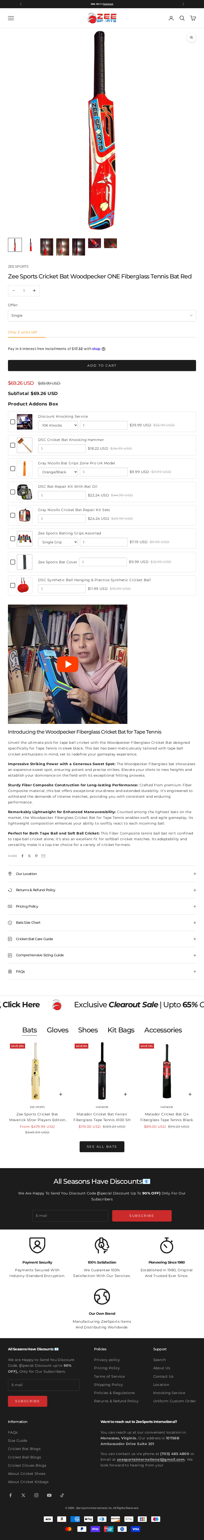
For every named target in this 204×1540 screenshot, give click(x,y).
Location (161, 1384)
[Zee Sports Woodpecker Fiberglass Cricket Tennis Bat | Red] (67, 663)
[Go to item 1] (15, 245)
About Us (161, 1368)
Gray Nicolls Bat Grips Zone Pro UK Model (76, 463)
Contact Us (163, 1376)
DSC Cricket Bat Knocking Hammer (71, 440)
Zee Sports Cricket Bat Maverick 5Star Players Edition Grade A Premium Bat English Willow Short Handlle (37, 1117)
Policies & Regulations (114, 1393)
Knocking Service (169, 1393)
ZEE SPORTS (18, 266)
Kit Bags (120, 1030)
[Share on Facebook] (22, 856)
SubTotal (18, 393)
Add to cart (102, 365)
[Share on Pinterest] (36, 856)
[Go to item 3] (47, 247)
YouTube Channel (103, 3)
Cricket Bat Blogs (24, 1449)
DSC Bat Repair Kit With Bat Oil (67, 486)
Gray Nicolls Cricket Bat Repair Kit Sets (74, 510)
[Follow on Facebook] (10, 1495)
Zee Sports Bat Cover (57, 562)
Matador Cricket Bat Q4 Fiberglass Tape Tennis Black (166, 1117)
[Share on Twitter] (29, 856)
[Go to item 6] (95, 243)
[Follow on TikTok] (62, 1495)
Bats (29, 1030)
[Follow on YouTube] (49, 1495)
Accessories (163, 1030)
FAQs (13, 1432)
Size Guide (17, 1440)
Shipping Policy (108, 1384)
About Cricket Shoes (27, 1473)
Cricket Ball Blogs (24, 1457)
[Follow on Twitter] (23, 1495)
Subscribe (141, 1216)
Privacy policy (107, 1360)
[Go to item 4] (63, 247)
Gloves (57, 1030)
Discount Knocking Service (63, 416)
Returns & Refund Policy (116, 1401)
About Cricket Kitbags (28, 1482)
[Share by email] (43, 856)
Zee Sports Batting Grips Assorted (69, 533)
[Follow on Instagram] (36, 1495)
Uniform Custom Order (174, 1401)
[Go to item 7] (110, 243)
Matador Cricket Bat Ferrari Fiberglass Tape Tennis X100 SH (102, 1117)
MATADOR (102, 1107)
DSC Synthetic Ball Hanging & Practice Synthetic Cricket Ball (94, 580)
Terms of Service (109, 1376)
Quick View (24, 427)
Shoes (88, 1030)
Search (159, 1360)
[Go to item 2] (31, 245)
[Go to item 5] (79, 247)
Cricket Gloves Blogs (27, 1465)
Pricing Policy (107, 1368)
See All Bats (102, 1146)
